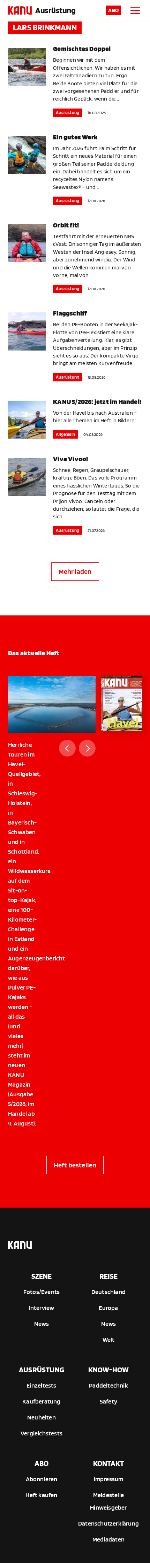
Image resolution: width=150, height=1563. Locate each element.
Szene (41, 1275)
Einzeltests (41, 1385)
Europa (108, 1307)
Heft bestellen (75, 1165)
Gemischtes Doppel (82, 48)
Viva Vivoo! (70, 459)
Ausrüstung (55, 10)
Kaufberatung (41, 1401)
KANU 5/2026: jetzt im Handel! (97, 401)
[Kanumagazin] (20, 10)
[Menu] (135, 10)
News (41, 1323)
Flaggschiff (70, 313)
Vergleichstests (41, 1433)
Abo (113, 10)
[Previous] (67, 748)
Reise (108, 1275)
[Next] (87, 748)
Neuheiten (41, 1417)
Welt (109, 1339)
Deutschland (108, 1291)
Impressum (108, 1479)
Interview (41, 1307)
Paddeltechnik (108, 1385)
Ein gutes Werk (75, 137)
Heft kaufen (41, 1495)
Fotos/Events (41, 1291)
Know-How (108, 1369)
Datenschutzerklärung (108, 1523)
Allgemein (65, 434)
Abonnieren (42, 1479)
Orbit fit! (66, 225)
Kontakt (108, 1463)
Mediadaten (108, 1539)
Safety (108, 1401)
